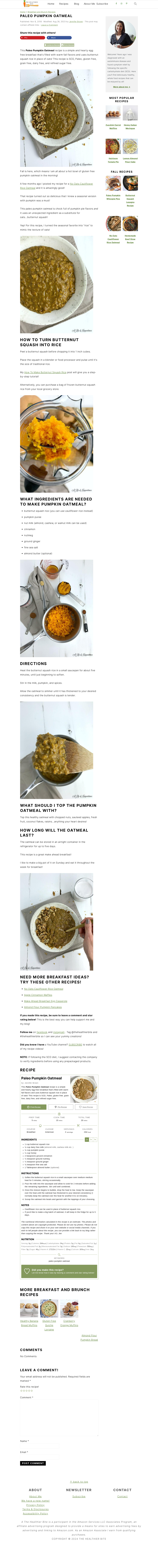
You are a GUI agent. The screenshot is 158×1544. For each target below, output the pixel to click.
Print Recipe (68, 45)
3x (95, 1139)
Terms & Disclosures (35, 1509)
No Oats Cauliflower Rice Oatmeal (43, 988)
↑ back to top (79, 1481)
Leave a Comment (49, 25)
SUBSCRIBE (75, 1044)
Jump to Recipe (53, 45)
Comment (26, 1397)
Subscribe (102, 3)
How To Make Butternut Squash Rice (45, 372)
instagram (59, 1032)
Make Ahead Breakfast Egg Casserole (45, 1001)
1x (87, 1139)
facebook (42, 1032)
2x (91, 1139)
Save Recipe (87, 1107)
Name (24, 1441)
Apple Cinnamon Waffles (38, 995)
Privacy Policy (35, 1505)
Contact (122, 1496)
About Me (89, 3)
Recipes (63, 3)
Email (24, 1452)
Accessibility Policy (35, 1513)
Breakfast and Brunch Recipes (42, 12)
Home (51, 3)
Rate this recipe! (29, 1386)
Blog (76, 3)
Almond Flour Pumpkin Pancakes (43, 1007)
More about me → (121, 87)
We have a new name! (35, 1500)
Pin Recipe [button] (62, 1107)
